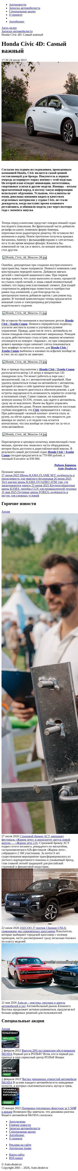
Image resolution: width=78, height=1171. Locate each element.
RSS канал (16, 1158)
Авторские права (20, 1148)
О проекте (15, 14)
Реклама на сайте (20, 1144)
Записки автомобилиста (24, 8)
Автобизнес (16, 21)
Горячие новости (20, 1124)
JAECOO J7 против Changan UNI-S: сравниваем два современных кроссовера (34, 929)
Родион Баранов (65, 465)
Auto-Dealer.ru (67, 468)
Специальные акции (22, 11)
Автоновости (17, 4)
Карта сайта (16, 1154)
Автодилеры (17, 1121)
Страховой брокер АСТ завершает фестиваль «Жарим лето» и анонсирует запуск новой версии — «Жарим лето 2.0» (36, 840)
